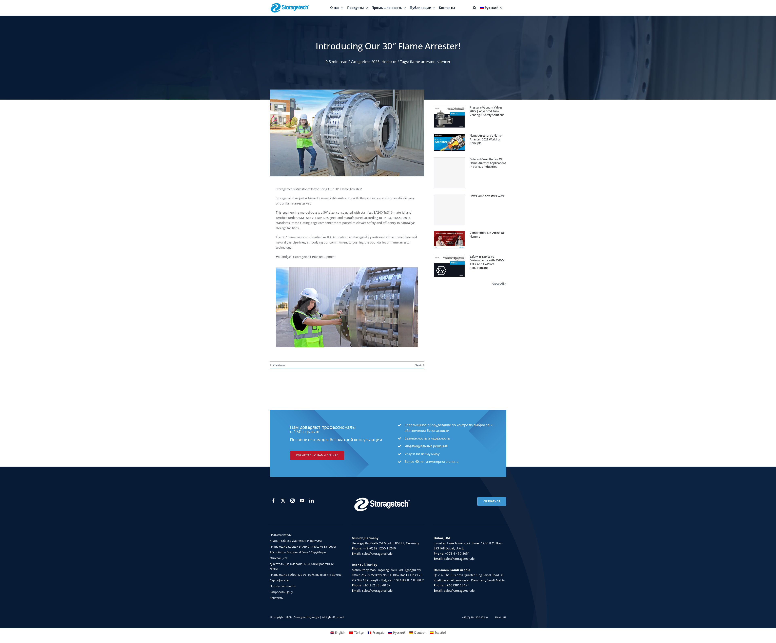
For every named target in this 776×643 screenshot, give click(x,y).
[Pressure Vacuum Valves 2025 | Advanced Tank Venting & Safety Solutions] (449, 108)
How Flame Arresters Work (487, 196)
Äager (315, 617)
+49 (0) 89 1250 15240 (379, 548)
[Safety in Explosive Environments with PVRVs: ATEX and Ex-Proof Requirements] (449, 257)
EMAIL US (500, 617)
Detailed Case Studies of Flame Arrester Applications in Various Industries (488, 163)
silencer (443, 61)
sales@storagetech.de (377, 553)
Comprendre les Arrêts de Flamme (487, 234)
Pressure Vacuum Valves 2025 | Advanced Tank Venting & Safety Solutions (487, 111)
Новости (389, 61)
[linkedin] (311, 500)
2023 (375, 61)
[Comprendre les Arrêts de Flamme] (449, 234)
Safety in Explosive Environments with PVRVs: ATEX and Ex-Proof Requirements (487, 262)
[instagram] (292, 500)
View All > (499, 284)
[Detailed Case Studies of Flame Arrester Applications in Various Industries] (449, 173)
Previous (279, 365)
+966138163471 (457, 585)
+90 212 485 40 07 (377, 585)
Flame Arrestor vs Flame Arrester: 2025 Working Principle (486, 139)
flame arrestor (422, 61)
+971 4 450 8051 (457, 553)
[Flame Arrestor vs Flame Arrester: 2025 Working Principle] (449, 136)
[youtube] (302, 500)
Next (418, 365)
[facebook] (273, 500)
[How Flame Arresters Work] (449, 209)
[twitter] (283, 500)
